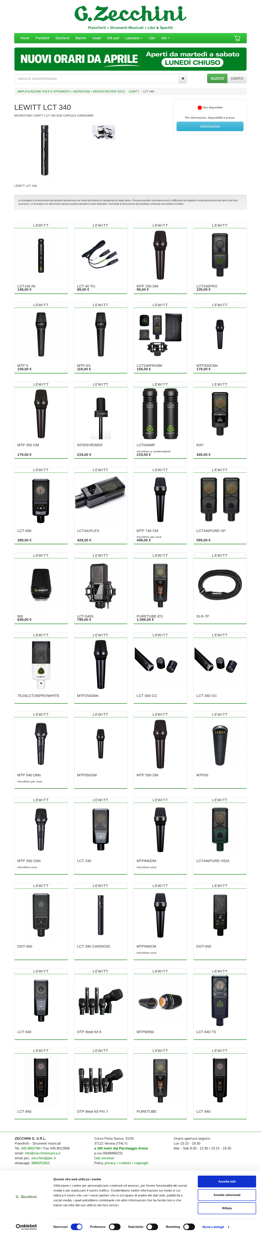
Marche (80, 38)
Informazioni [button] (210, 126)
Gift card (113, 38)
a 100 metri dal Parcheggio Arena (121, 1148)
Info (164, 38)
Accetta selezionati (226, 1195)
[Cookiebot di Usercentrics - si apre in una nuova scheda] (26, 1227)
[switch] (115, 1227)
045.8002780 (30, 1148)
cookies (125, 1163)
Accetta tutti (227, 1181)
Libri (152, 38)
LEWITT (134, 91)
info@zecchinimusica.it (42, 1153)
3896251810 (40, 1163)
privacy (110, 1163)
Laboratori (133, 38)
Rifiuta (227, 1208)
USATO (237, 78)
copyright (141, 1163)
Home (25, 38)
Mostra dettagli (213, 1227)
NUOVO (217, 78)
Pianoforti (42, 38)
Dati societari (104, 1158)
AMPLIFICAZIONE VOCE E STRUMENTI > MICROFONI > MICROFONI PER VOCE (71, 91)
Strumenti (62, 38)
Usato (96, 38)
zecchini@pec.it (43, 1158)
